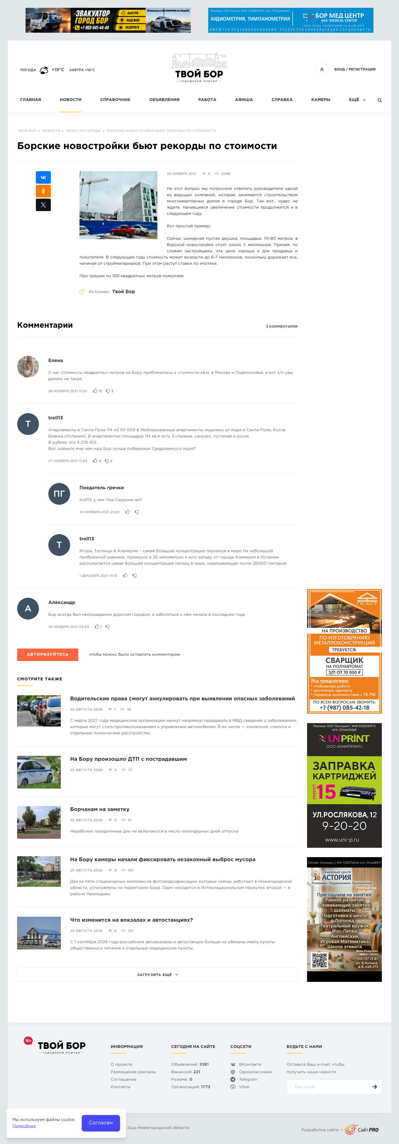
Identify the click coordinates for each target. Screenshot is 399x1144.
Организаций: (190, 1087)
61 (130, 820)
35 (129, 709)
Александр (61, 603)
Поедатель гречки (101, 488)
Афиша (244, 100)
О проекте (121, 1065)
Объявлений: (190, 1065)
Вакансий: (185, 1072)
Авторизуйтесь (48, 655)
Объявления (164, 100)
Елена (55, 361)
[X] (43, 205)
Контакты (121, 1087)
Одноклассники (255, 1072)
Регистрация (362, 69)
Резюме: (181, 1080)
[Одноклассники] (43, 191)
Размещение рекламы (133, 1072)
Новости (70, 100)
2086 (225, 174)
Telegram (248, 1080)
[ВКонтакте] (43, 177)
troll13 (55, 418)
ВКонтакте (250, 1065)
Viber (244, 1087)
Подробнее (24, 1126)
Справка (282, 100)
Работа (207, 100)
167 (131, 870)
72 (130, 770)
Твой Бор (123, 292)
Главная (30, 100)
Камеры (320, 100)
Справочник (115, 100)
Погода (28, 70)
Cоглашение (124, 1080)
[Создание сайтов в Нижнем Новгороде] (361, 1130)
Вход (339, 69)
